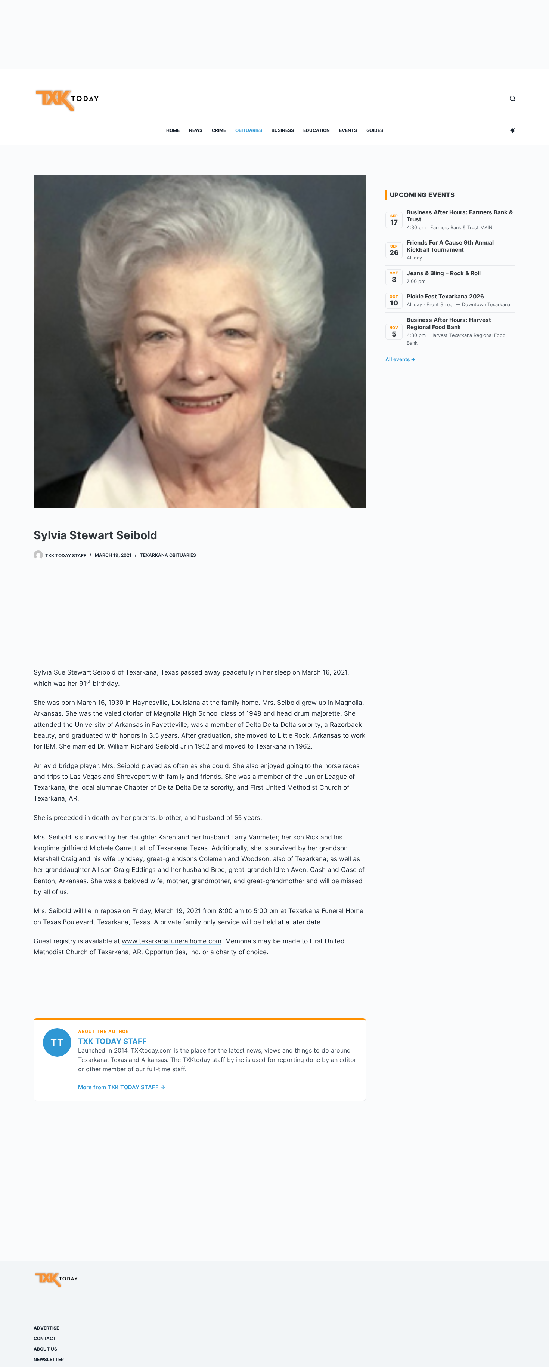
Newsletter (49, 1359)
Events (348, 130)
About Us (45, 1349)
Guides (374, 130)
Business (283, 130)
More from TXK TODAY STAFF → (121, 1087)
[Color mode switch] (512, 130)
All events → (400, 359)
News (195, 130)
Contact (45, 1338)
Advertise (46, 1328)
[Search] (512, 98)
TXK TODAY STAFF (112, 1041)
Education (316, 130)
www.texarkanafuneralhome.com (171, 941)
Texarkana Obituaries (168, 555)
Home (173, 130)
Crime (219, 130)
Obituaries (248, 130)
